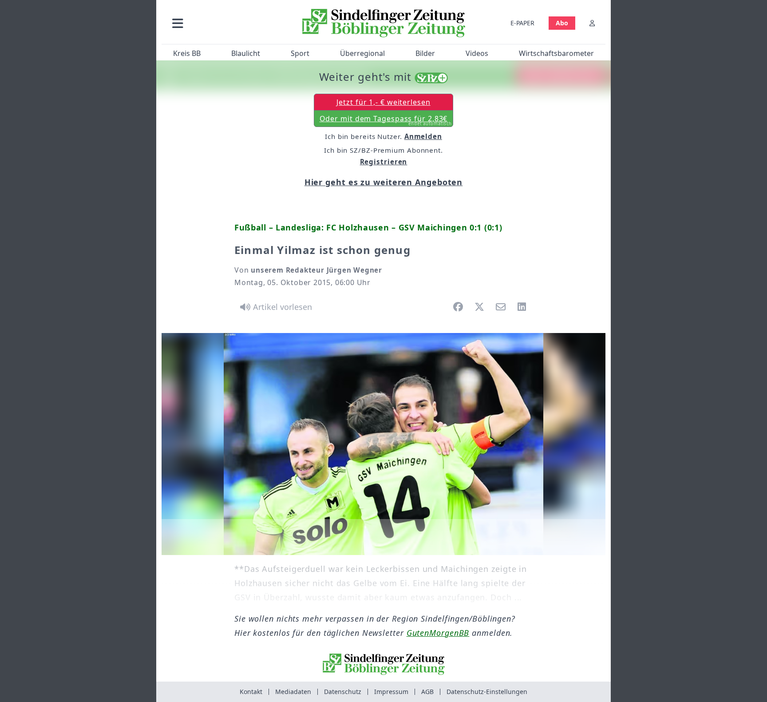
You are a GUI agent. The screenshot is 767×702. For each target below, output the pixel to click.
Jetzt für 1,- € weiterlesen (383, 102)
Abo (562, 23)
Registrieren (383, 161)
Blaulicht (245, 53)
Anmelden (423, 136)
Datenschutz (342, 691)
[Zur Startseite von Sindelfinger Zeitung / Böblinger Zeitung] (383, 23)
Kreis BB (187, 53)
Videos (477, 53)
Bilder (425, 53)
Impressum (391, 691)
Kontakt (251, 691)
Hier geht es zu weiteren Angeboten (383, 182)
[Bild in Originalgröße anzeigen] (383, 444)
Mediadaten (293, 691)
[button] (225, 23)
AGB (427, 691)
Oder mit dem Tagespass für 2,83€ (386, 120)
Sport (300, 53)
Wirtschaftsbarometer (556, 53)
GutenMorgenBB (438, 632)
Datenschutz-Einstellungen (487, 691)
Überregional (362, 53)
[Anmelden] (592, 23)
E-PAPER (522, 23)
